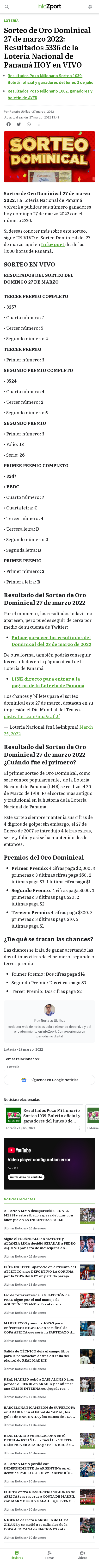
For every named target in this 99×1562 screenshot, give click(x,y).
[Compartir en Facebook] (8, 124)
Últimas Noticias (15, 1228)
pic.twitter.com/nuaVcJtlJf (32, 716)
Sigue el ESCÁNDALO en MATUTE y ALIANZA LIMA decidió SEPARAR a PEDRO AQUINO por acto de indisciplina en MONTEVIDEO (40, 1243)
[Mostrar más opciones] (39, 124)
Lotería (11, 20)
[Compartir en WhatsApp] (29, 124)
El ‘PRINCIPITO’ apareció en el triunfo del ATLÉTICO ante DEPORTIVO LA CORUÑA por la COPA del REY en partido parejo (40, 1271)
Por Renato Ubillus (17, 111)
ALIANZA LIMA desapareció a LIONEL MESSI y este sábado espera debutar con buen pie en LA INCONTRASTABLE (38, 1215)
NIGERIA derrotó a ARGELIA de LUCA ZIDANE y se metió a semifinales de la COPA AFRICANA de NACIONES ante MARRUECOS (36, 1524)
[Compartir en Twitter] (19, 124)
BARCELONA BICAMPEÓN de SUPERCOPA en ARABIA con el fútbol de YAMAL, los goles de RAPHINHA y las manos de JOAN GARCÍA (39, 1412)
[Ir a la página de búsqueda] (7, 7)
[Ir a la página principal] (49, 7)
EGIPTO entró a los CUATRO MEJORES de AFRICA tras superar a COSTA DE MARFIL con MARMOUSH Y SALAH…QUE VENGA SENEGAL (39, 1496)
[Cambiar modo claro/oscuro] (90, 7)
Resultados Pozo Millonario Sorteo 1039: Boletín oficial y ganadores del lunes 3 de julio (51, 1115)
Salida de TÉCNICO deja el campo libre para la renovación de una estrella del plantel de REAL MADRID (36, 1356)
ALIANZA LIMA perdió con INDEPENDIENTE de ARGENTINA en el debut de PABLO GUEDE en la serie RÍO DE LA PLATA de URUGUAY (40, 1468)
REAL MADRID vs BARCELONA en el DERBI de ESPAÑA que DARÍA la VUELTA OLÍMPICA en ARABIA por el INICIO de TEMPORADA (38, 1440)
